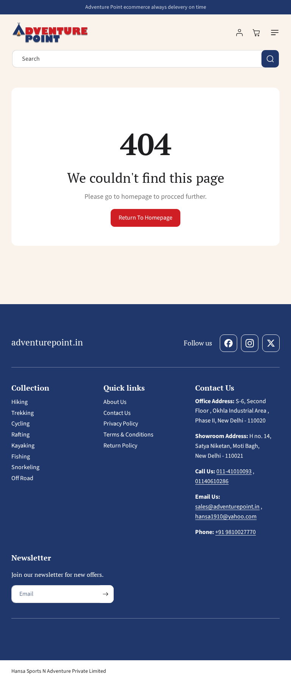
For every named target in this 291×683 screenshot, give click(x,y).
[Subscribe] (105, 594)
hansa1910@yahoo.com (226, 516)
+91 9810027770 (235, 532)
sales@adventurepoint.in (227, 506)
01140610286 (211, 481)
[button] (273, 32)
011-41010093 (234, 471)
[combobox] (145, 58)
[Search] (270, 59)
